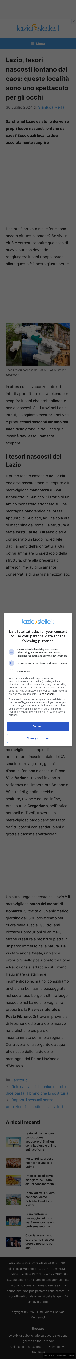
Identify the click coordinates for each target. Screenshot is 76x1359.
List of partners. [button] (46, 693)
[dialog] (38, 679)
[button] (38, 671)
